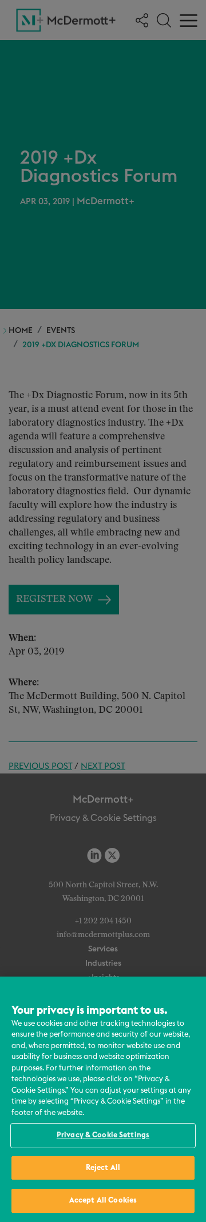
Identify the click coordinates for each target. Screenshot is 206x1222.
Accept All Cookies (103, 1200)
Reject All (103, 1168)
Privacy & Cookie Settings (103, 1135)
